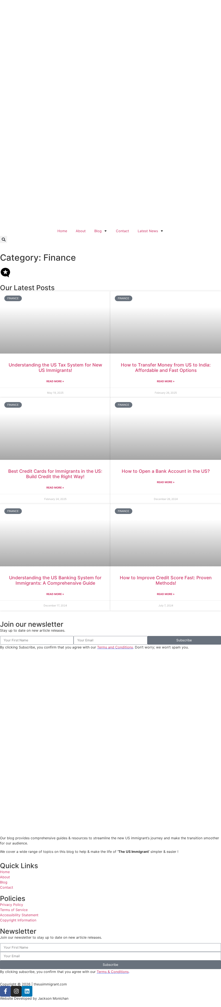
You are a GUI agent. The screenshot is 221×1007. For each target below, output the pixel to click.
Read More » (55, 381)
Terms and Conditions (115, 647)
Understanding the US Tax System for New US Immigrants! (55, 367)
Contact (122, 231)
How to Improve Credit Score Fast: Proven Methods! (166, 580)
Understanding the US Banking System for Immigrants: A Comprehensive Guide (55, 580)
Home (62, 231)
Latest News (148, 231)
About (81, 231)
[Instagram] (16, 991)
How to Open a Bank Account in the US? (166, 471)
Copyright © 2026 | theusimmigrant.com (33, 984)
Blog (98, 231)
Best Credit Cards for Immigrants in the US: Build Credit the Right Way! (55, 473)
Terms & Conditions (113, 971)
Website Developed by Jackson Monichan (34, 998)
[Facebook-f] (5, 991)
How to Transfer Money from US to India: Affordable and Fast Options (166, 367)
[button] (3, 239)
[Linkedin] (27, 991)
